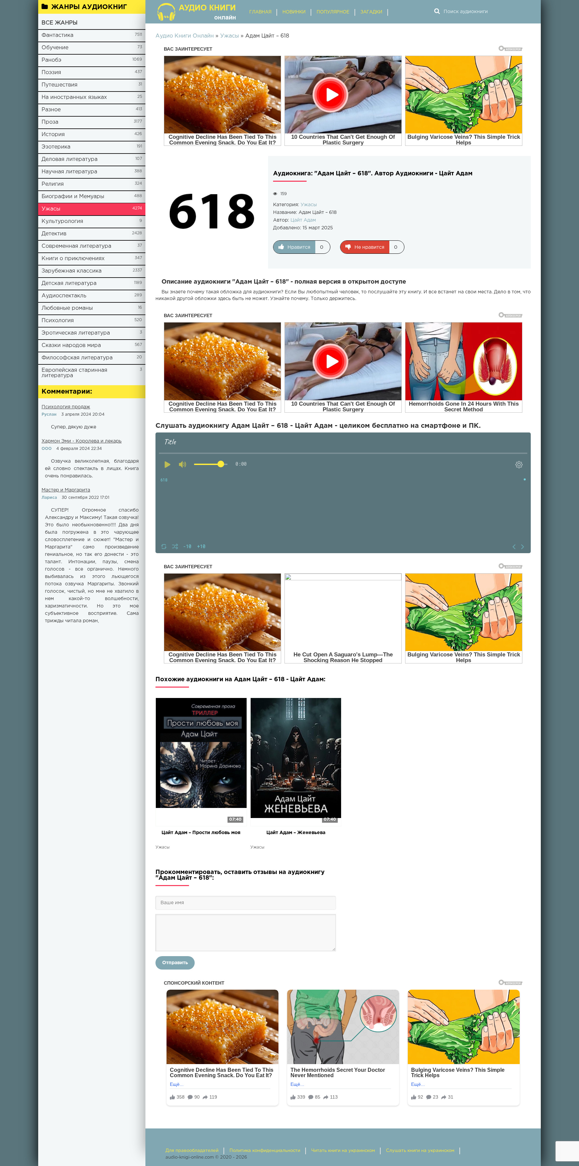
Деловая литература (70, 159)
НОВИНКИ (294, 12)
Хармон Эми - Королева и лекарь (82, 441)
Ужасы (51, 209)
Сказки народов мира (71, 345)
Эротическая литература (76, 333)
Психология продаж (66, 407)
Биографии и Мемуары (73, 196)
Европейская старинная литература (74, 373)
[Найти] (437, 11)
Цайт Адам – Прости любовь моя (201, 833)
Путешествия (59, 85)
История (53, 134)
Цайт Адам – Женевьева (295, 833)
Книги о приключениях (73, 258)
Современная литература (76, 246)
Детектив (54, 233)
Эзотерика (56, 147)
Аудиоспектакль (64, 295)
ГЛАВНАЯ (260, 12)
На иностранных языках (74, 97)
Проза (50, 122)
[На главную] (197, 11)
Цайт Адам (303, 220)
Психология (58, 320)
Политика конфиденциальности (265, 1151)
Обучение (55, 47)
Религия (53, 184)
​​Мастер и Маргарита (66, 490)
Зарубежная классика (72, 271)
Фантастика (57, 35)
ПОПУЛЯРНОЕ (333, 12)
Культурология (62, 221)
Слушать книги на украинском (420, 1151)
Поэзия (51, 72)
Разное (51, 109)
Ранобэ (51, 60)
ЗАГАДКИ (371, 12)
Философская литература (77, 357)
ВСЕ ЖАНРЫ (59, 22)
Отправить (175, 963)
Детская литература (69, 283)
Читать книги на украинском (343, 1151)
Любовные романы (67, 308)
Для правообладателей (192, 1151)
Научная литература (69, 171)
